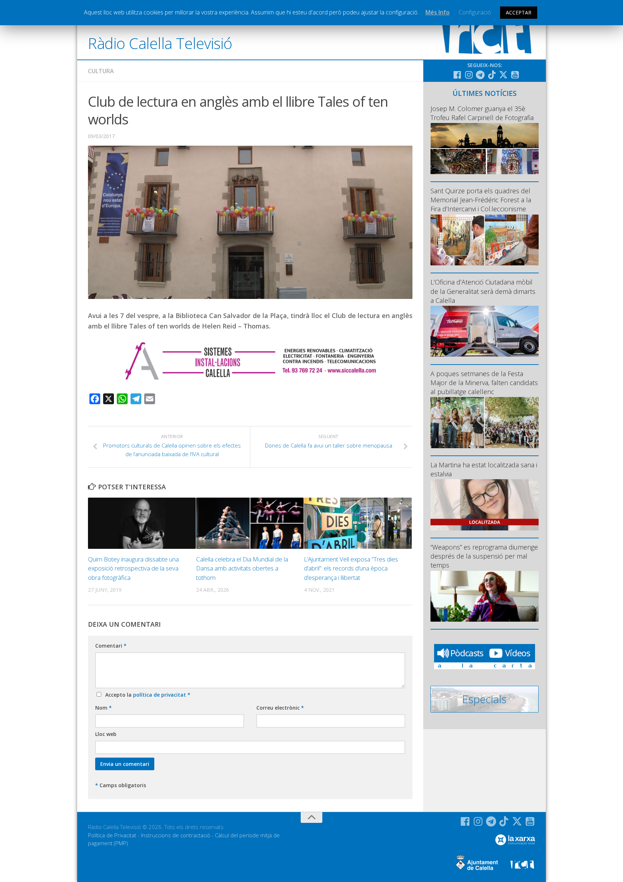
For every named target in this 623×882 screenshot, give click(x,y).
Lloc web (105, 734)
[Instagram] (468, 74)
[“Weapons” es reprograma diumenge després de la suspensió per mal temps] (484, 596)
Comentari (111, 645)
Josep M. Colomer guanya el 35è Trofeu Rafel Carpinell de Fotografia (482, 113)
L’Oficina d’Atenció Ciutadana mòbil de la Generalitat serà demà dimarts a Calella (482, 291)
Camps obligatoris (120, 785)
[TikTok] (491, 74)
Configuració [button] (475, 12)
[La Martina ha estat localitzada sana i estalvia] (484, 504)
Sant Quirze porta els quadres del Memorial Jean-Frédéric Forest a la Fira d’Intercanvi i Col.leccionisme (480, 199)
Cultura (101, 71)
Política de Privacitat (112, 835)
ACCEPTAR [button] (518, 12)
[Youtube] (515, 74)
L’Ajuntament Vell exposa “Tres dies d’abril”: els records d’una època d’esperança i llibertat (351, 568)
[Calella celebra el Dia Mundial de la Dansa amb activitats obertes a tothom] (250, 523)
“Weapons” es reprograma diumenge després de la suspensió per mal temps (484, 556)
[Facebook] (457, 74)
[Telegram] (480, 74)
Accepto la (146, 694)
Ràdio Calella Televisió (160, 43)
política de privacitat (160, 694)
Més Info (437, 12)
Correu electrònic (280, 707)
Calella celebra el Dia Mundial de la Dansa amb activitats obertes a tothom (242, 568)
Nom (103, 707)
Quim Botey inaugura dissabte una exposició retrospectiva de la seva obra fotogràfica (133, 568)
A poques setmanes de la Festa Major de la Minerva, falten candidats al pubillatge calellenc (484, 382)
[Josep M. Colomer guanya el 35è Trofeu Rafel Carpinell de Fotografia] (484, 148)
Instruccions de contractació (175, 835)
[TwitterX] (503, 74)
